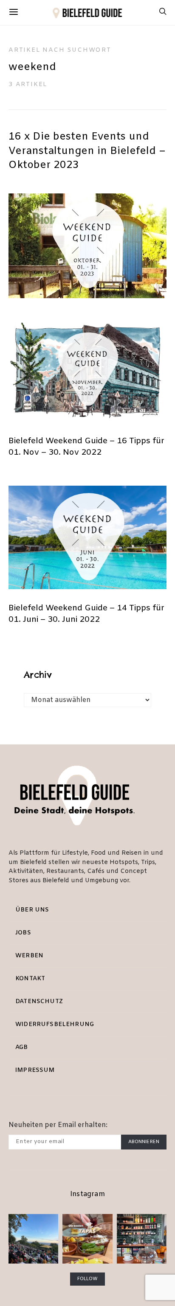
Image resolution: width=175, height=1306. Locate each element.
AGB (21, 1047)
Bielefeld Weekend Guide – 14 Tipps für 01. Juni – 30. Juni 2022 (86, 614)
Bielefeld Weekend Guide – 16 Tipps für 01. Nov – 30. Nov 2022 (86, 447)
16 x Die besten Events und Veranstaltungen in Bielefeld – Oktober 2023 (87, 151)
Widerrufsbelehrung (54, 1025)
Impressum (35, 1070)
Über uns (32, 910)
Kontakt (30, 979)
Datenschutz (39, 1002)
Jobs (23, 933)
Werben (29, 956)
